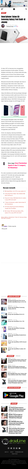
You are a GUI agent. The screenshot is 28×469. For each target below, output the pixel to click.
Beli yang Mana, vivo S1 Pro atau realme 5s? (15, 191)
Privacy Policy (15, 454)
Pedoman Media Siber (19, 452)
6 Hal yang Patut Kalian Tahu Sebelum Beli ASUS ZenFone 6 (15, 194)
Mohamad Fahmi (10, 26)
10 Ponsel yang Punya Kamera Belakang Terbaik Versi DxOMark (14, 207)
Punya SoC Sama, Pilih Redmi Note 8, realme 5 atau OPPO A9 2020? (15, 199)
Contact (11, 452)
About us (6, 452)
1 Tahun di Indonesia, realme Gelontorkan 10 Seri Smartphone (15, 203)
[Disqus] (14, 242)
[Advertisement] (14, 55)
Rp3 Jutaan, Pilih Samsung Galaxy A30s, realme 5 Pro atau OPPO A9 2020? (14, 212)
